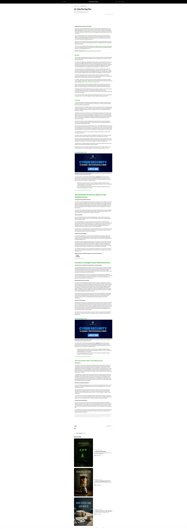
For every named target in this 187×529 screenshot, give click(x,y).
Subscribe (78, 258)
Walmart (78, 256)
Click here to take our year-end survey (93, 50)
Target (77, 255)
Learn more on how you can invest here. (83, 190)
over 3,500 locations (84, 36)
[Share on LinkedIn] (112, 14)
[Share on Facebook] (106, 14)
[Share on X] (108, 14)
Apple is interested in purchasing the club (90, 82)
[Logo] (93, 1)
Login (75, 258)
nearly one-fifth (87, 31)
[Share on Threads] (110, 14)
